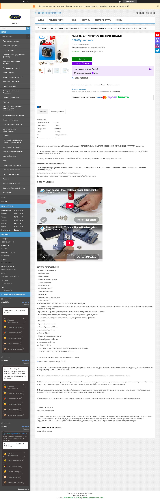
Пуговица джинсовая (11, 97)
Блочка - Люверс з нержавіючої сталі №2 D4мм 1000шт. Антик (15, 373)
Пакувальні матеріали (11, 174)
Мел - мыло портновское (12, 147)
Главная (41, 20)
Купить (82, 59)
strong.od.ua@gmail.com (10, 276)
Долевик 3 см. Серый (11, 369)
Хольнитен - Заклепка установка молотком (89, 28)
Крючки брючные (9, 156)
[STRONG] (15, 17)
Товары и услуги (7, 36)
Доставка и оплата (103, 20)
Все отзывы (22, 489)
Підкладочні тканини (11, 41)
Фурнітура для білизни (11, 183)
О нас (3, 197)
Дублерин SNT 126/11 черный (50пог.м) (14, 311)
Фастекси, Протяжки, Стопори (14, 188)
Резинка (6, 102)
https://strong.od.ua (8, 269)
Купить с (78, 63)
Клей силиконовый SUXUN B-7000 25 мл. (14, 445)
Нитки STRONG (8, 50)
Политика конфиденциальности (92, 498)
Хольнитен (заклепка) (11, 82)
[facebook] (38, 107)
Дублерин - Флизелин (11, 45)
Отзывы (4, 202)
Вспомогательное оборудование (9, 130)
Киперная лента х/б (10, 120)
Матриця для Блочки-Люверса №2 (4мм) (15, 377)
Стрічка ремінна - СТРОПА (12, 124)
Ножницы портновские (11, 170)
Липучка (6, 136)
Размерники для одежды (12, 165)
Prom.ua (90, 493)
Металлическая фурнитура (13, 151)
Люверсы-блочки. (9, 86)
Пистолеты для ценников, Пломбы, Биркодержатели (12, 141)
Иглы (5, 161)
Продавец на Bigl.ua (80, 495)
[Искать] (28, 28)
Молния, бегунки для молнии (13, 115)
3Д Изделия (7, 193)
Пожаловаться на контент (72, 498)
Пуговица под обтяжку (11, 68)
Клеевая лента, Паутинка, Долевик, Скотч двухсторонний (12, 109)
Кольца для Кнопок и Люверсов (11, 92)
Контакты (86, 20)
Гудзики (6, 179)
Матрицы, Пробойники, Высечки (11, 62)
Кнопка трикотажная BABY (13, 77)
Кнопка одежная (9, 72)
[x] (40, 107)
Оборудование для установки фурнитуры (14, 56)
